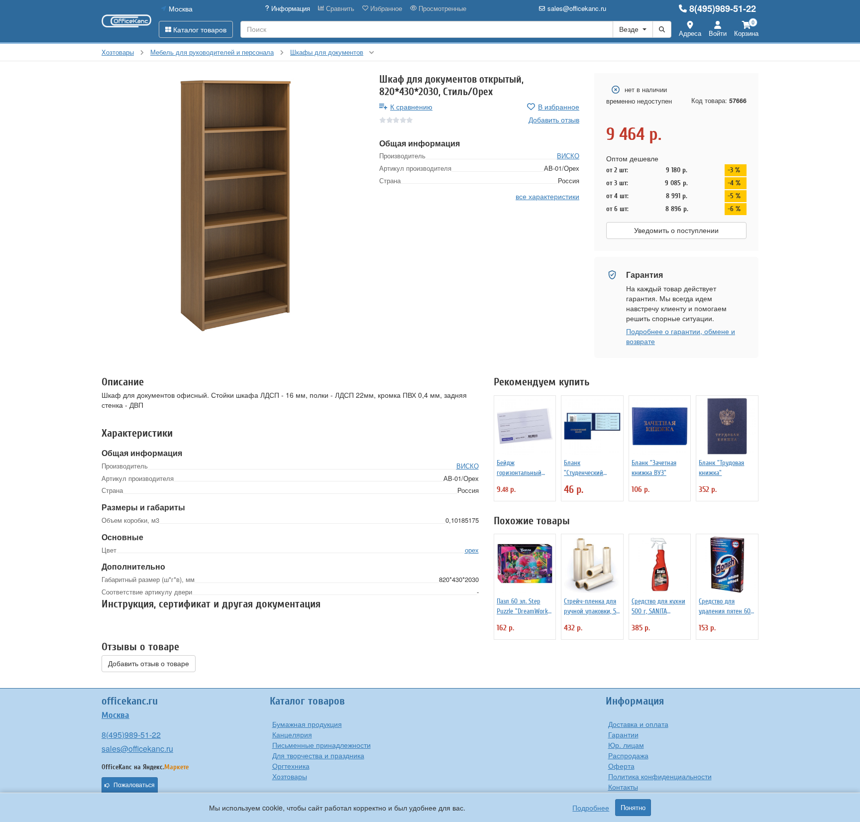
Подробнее (590, 808)
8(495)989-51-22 (722, 8)
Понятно (633, 807)
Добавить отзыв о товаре (148, 664)
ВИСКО (568, 155)
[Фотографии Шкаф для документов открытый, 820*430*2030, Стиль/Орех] (233, 204)
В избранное (558, 107)
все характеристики (547, 196)
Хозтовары (289, 776)
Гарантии (623, 734)
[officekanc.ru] (126, 20)
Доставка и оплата (638, 724)
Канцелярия (292, 734)
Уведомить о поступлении (676, 231)
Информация (289, 8)
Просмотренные (441, 8)
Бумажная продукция (307, 724)
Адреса (690, 33)
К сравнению (411, 107)
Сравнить (339, 8)
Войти (718, 33)
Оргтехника (291, 766)
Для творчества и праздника (318, 755)
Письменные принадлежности (321, 745)
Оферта (621, 766)
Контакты (623, 787)
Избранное (385, 8)
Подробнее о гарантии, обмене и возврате (680, 336)
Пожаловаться (134, 785)
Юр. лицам (626, 745)
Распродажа (628, 755)
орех (472, 550)
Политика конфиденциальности (660, 776)
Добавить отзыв (554, 119)
